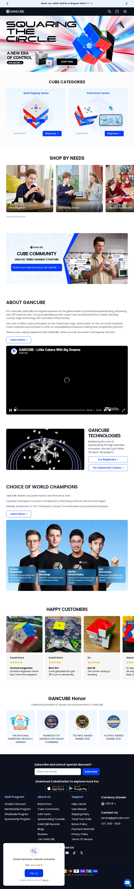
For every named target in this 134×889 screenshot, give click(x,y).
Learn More (20, 133)
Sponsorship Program (18, 819)
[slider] (49, 410)
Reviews (43, 834)
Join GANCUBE (46, 839)
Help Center (79, 804)
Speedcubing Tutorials (51, 819)
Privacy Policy (80, 834)
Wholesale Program (16, 814)
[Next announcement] (126, 3)
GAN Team (44, 814)
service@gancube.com (115, 818)
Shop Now (50, 133)
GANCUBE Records (49, 824)
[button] (125, 11)
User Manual (79, 809)
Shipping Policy (81, 814)
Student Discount (15, 804)
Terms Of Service (82, 839)
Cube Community (48, 809)
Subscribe (91, 771)
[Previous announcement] (7, 3)
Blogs (41, 829)
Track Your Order (82, 819)
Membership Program (18, 809)
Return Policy (79, 824)
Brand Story (45, 804)
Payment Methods (83, 829)
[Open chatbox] (127, 883)
